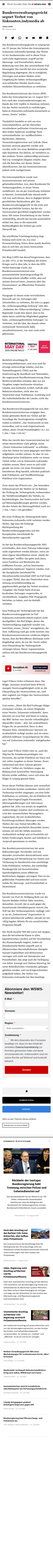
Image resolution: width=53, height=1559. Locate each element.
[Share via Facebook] (6, 37)
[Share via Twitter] (12, 37)
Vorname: (10, 1011)
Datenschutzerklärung (26, 1047)
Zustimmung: (12, 1035)
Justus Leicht (7, 26)
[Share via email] (33, 37)
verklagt (40, 910)
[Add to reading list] (47, 37)
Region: (9, 1023)
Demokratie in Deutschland (16, 1125)
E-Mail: (8, 999)
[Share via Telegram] (26, 37)
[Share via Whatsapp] (19, 37)
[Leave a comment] (40, 37)
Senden (26, 1070)
